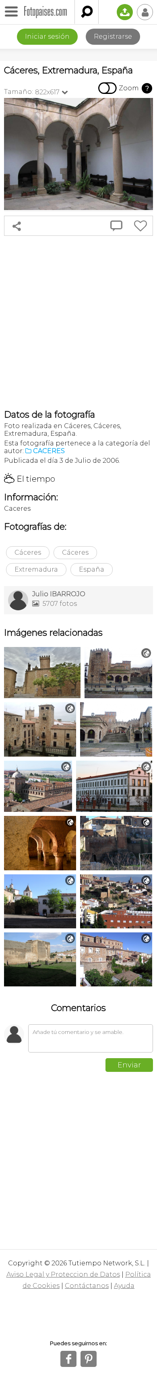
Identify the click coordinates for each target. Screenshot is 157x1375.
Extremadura (36, 569)
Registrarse (113, 36)
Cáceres (27, 552)
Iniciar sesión (47, 36)
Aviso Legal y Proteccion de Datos (63, 1274)
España (91, 569)
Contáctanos (87, 1286)
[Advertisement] (78, 322)
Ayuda (124, 1286)
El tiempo (29, 479)
